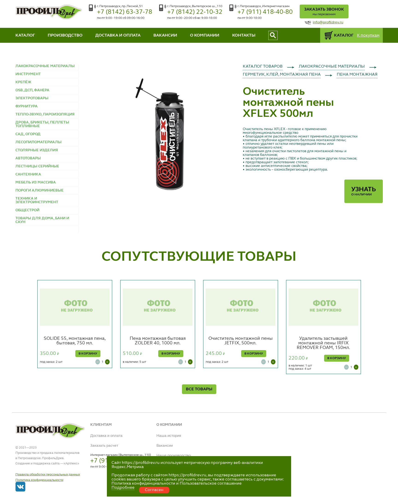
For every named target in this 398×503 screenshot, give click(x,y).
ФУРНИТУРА (26, 106)
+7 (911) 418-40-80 (265, 12)
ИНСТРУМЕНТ (28, 74)
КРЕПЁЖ (23, 82)
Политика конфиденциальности (39, 480)
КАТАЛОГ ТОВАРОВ (263, 66)
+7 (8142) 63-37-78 (124, 12)
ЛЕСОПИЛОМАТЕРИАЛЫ (38, 142)
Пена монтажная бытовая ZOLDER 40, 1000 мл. (158, 341)
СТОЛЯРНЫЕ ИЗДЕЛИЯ (36, 150)
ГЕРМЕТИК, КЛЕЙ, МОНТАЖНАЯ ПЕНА (282, 74)
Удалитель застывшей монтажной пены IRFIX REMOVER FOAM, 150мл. (323, 343)
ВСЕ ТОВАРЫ (199, 389)
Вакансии (164, 446)
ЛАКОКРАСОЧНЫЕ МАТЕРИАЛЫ (45, 66)
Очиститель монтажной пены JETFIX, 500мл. (240, 341)
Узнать (363, 191)
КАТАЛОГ (25, 35)
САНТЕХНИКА (28, 174)
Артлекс (71, 463)
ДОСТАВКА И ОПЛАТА (117, 35)
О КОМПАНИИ (204, 35)
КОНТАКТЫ (243, 35)
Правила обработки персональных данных (47, 474)
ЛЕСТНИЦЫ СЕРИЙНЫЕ (37, 166)
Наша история (168, 436)
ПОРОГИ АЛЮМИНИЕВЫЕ (39, 190)
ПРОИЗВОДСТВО (65, 35)
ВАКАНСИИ (165, 35)
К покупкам (368, 35)
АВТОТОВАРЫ (28, 158)
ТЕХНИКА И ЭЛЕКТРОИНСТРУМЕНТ (36, 200)
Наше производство (173, 455)
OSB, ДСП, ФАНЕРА (32, 90)
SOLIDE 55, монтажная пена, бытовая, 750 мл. (75, 341)
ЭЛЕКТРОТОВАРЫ (31, 98)
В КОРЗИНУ (88, 353)
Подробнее (123, 488)
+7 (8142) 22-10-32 (194, 12)
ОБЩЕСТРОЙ (27, 210)
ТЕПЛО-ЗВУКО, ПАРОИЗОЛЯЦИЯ (45, 114)
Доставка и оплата (106, 436)
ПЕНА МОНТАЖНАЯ (357, 74)
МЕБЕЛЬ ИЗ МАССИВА (35, 182)
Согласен (154, 490)
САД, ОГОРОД (28, 134)
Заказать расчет (104, 446)
